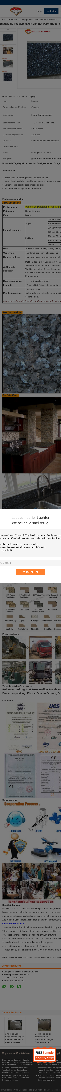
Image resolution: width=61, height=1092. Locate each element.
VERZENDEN (30, 572)
